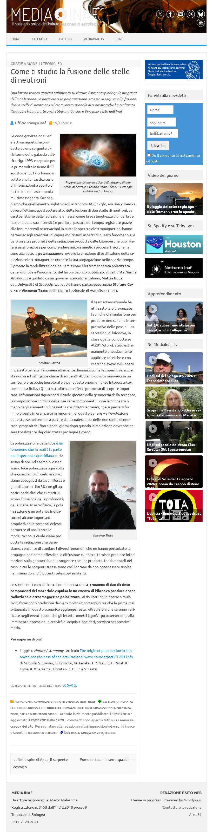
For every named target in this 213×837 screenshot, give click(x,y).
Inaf (119, 39)
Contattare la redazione (182, 807)
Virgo (52, 714)
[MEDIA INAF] (55, 20)
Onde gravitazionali (100, 708)
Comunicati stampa (47, 701)
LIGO (42, 708)
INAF (83, 701)
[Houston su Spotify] (174, 255)
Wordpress (193, 799)
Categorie (40, 39)
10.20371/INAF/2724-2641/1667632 (93, 733)
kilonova (31, 708)
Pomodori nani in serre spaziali (107, 759)
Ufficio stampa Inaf (30, 122)
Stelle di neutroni (33, 714)
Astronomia (23, 701)
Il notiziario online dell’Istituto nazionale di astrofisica (55, 24)
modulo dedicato (44, 733)
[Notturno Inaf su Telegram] (174, 279)
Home (16, 39)
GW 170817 (110, 701)
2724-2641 (29, 821)
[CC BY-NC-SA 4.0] (70, 685)
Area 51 (195, 814)
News (92, 701)
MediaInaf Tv (93, 39)
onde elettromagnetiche (65, 708)
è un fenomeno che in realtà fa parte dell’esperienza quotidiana (36, 449)
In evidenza (70, 701)
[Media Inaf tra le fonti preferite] (174, 80)
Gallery (65, 39)
